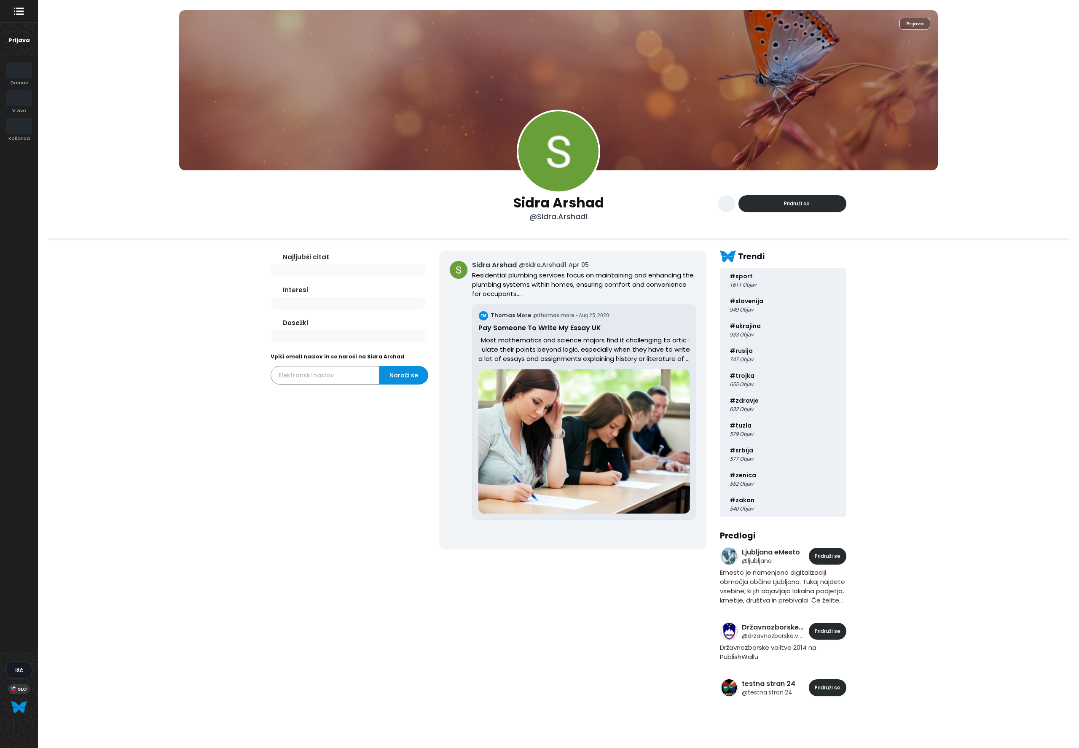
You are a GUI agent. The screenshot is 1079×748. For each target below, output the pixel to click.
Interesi (295, 289)
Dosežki (295, 322)
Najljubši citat (306, 257)
